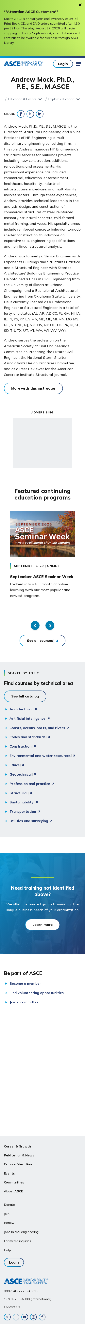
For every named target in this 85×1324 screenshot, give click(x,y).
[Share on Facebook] (21, 114)
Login (63, 63)
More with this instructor (33, 388)
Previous (35, 625)
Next (49, 625)
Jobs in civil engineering (21, 1232)
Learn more (42, 924)
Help (7, 1250)
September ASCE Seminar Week (41, 576)
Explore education (61, 99)
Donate (9, 1205)
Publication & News (19, 1155)
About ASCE (13, 1191)
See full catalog (25, 696)
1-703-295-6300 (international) (27, 1299)
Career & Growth (17, 1146)
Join (6, 1214)
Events (9, 1173)
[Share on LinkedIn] (39, 114)
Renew (9, 1223)
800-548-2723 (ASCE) (21, 1291)
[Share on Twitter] (30, 114)
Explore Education (18, 1164)
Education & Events (22, 99)
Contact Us (12, 1307)
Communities (14, 1182)
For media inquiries (17, 1241)
